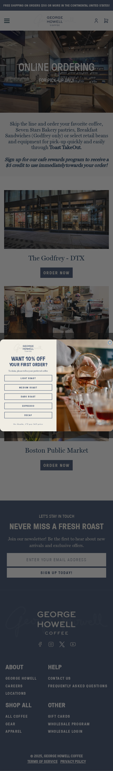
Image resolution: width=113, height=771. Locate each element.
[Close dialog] (110, 343)
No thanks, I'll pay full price (28, 424)
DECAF (28, 415)
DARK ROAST (28, 396)
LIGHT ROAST (28, 378)
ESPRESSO (28, 406)
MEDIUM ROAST (28, 387)
